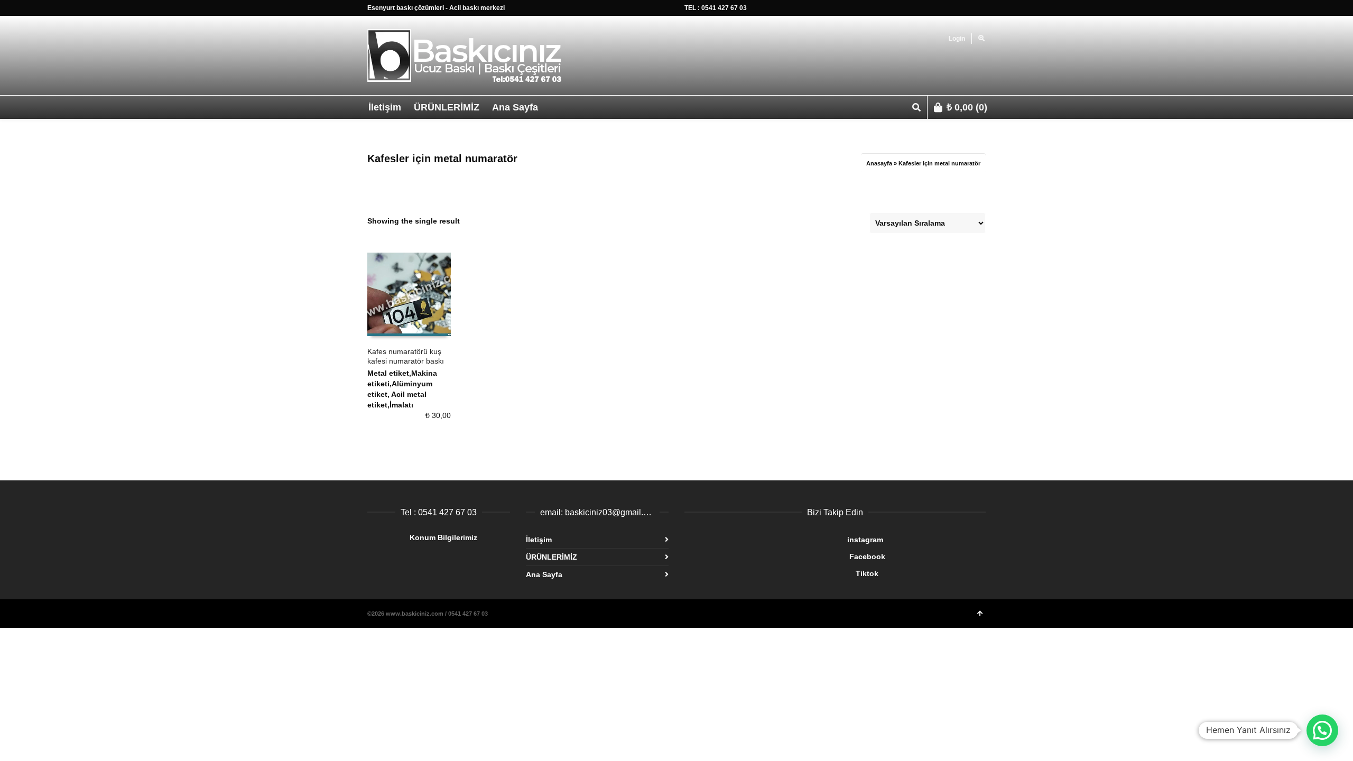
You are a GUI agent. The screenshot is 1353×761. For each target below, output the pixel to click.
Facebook (784, 556)
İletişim (539, 539)
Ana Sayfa (544, 574)
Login (957, 38)
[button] (1322, 730)
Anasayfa (879, 163)
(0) (967, 107)
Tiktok (781, 573)
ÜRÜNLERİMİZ (551, 557)
